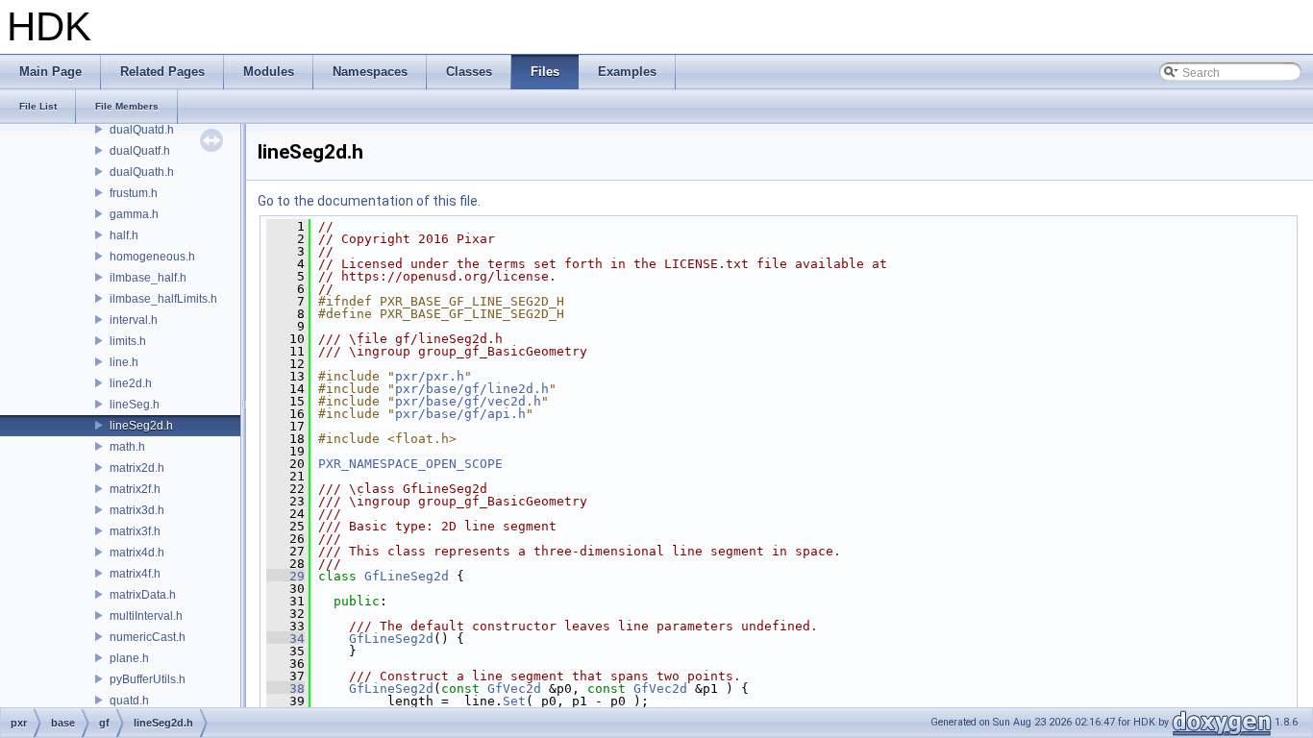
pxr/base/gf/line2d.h (472, 388)
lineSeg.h (135, 404)
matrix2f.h (135, 489)
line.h (124, 362)
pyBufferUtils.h (148, 679)
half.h (124, 235)
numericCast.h (148, 637)
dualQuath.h (142, 172)
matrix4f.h (135, 573)
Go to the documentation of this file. (369, 201)
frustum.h (134, 193)
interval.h (134, 320)
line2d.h (131, 383)
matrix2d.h (137, 468)
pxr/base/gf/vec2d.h (468, 401)
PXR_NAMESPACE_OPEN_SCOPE (410, 463)
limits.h (128, 341)
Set (514, 701)
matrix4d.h (137, 552)
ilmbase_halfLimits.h (163, 299)
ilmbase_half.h (148, 277)
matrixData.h (143, 595)
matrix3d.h (137, 510)
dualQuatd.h (142, 129)
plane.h (129, 658)
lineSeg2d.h (141, 425)
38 (285, 688)
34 (285, 638)
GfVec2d (514, 688)
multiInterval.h (146, 616)
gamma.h (134, 214)
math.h (127, 447)
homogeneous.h (152, 256)
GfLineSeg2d (406, 576)
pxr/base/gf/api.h (460, 413)
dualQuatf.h (140, 151)
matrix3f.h (135, 531)
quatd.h (129, 700)
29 (285, 576)
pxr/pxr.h (429, 376)
